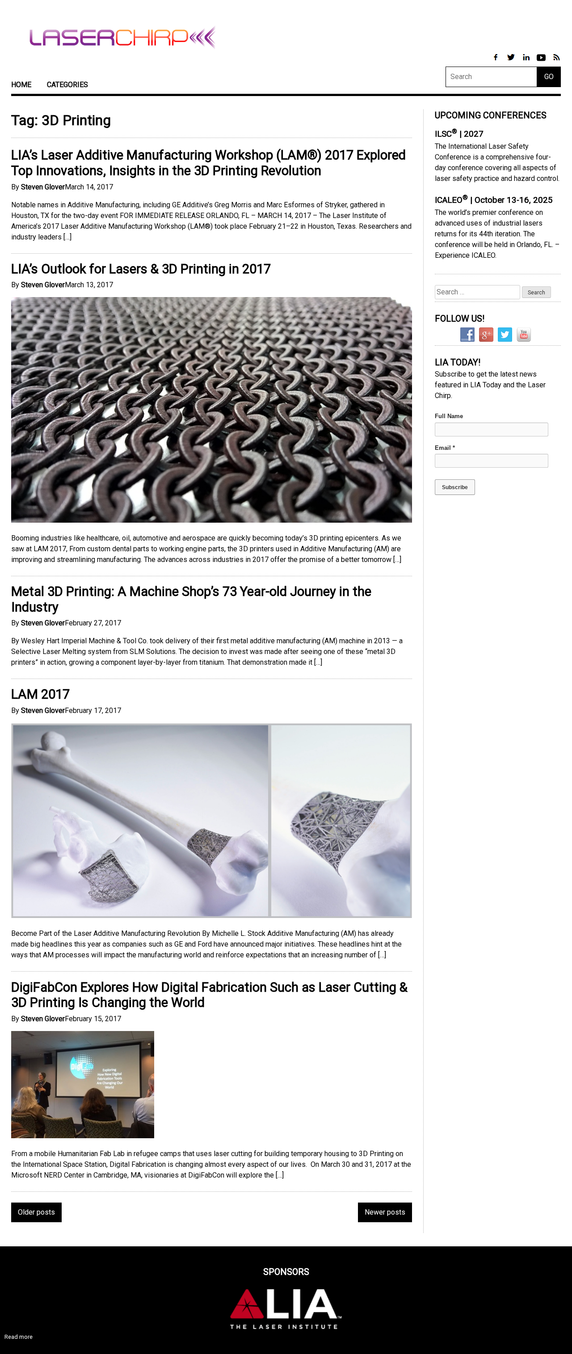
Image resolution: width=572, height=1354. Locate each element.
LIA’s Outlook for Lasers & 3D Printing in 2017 (141, 269)
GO (549, 76)
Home (21, 84)
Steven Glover (43, 187)
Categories (67, 84)
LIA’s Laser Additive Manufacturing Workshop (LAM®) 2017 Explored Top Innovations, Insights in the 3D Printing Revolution (208, 162)
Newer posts (385, 1212)
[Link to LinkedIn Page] (526, 62)
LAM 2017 (40, 694)
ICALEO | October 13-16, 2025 (494, 200)
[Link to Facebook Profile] (496, 62)
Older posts (36, 1212)
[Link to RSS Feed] (556, 62)
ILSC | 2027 (459, 134)
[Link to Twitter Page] (511, 62)
